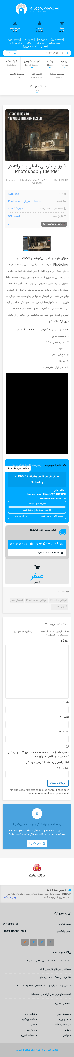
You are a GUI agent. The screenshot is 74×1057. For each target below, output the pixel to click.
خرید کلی (30, 1025)
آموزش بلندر (17, 600)
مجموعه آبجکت (57, 75)
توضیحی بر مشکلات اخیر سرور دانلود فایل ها (49, 961)
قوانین (66, 1035)
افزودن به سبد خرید (47, 552)
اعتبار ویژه (64, 1020)
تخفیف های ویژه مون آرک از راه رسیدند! (51, 994)
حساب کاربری (28, 1035)
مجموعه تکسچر (17, 75)
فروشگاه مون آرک (37, 88)
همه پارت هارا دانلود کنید (36, 510)
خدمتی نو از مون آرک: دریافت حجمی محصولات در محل (43, 986)
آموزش (27, 201)
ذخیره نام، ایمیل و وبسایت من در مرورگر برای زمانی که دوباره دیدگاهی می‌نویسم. (38, 755)
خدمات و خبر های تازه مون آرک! (55, 969)
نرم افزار (64, 63)
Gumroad (13, 194)
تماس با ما (30, 1014)
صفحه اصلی (63, 1014)
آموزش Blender (58, 600)
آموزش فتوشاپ (59, 607)
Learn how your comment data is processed (49, 792)
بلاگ (66, 1030)
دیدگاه (65, 641)
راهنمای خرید (28, 1020)
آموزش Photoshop (36, 600)
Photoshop (14, 201)
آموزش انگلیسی (31, 63)
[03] (37, 244)
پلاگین (50, 63)
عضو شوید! (36, 843)
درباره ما (31, 1030)
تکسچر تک (36, 75)
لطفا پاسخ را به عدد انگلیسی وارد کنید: (46, 762)
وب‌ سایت (63, 732)
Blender (37, 201)
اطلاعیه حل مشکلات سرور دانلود (55, 978)
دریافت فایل (46, 490)
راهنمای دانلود (36, 504)
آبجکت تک (11, 63)
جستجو (10, 53)
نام (66, 702)
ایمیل (64, 717)
